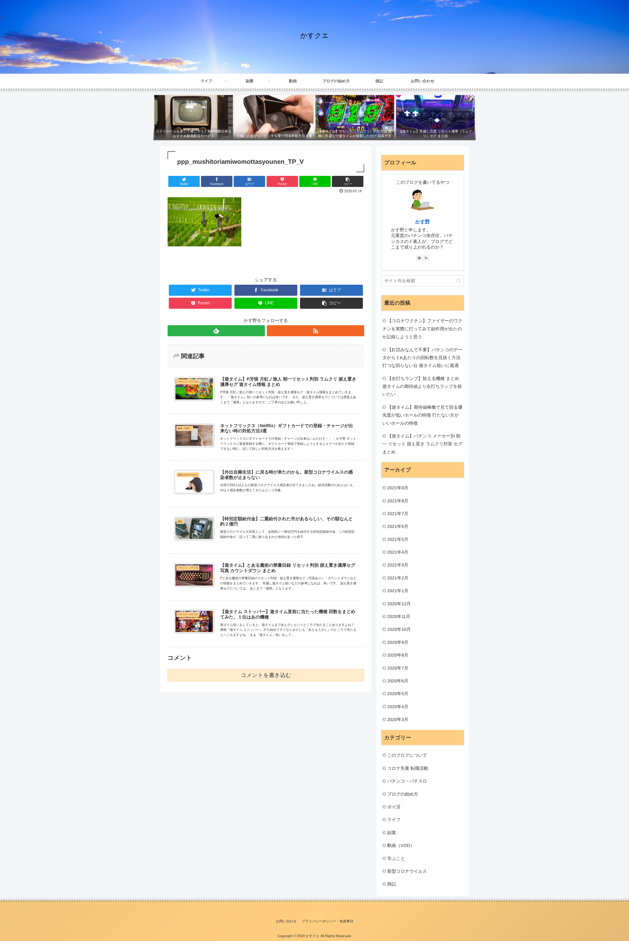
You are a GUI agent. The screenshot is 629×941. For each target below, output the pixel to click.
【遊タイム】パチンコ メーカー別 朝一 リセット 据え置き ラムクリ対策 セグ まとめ (422, 444)
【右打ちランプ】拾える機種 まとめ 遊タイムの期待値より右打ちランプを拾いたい (422, 386)
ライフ (393, 819)
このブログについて (407, 755)
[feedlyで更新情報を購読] (216, 330)
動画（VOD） (401, 845)
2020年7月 (397, 668)
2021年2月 (397, 578)
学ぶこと (396, 858)
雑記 (391, 884)
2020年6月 (397, 680)
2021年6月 (397, 526)
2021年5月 (397, 539)
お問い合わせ (286, 921)
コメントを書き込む (266, 675)
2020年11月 (398, 616)
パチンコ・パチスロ (407, 781)
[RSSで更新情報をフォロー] (315, 330)
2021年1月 (397, 590)
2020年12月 (399, 603)
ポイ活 (396, 806)
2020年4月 (397, 706)
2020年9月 (397, 642)
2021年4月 (397, 552)
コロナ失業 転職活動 (407, 768)
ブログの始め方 (402, 794)
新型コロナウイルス (407, 871)
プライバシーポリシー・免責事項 (327, 921)
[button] (459, 281)
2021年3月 (397, 564)
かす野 (422, 221)
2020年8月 (397, 655)
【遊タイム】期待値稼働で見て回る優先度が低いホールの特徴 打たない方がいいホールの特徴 (422, 415)
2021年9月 (397, 487)
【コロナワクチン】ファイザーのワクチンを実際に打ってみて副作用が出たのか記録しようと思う (422, 328)
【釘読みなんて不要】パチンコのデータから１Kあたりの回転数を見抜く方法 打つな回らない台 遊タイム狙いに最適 (422, 357)
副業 (391, 832)
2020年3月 (397, 719)
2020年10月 (399, 629)
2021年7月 (397, 513)
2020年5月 (397, 693)
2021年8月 (397, 500)
